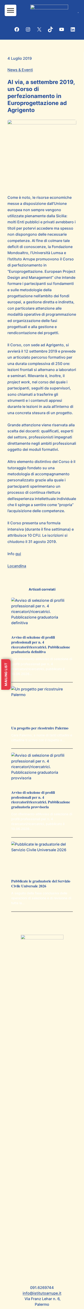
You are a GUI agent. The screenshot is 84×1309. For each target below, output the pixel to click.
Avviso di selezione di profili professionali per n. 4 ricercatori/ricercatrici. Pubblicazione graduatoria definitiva (40, 644)
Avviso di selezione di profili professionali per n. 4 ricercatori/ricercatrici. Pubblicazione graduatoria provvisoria (40, 799)
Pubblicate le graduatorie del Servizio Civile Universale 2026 (40, 884)
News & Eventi (20, 69)
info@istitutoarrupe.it (42, 1293)
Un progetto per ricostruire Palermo (39, 728)
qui (18, 553)
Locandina (16, 566)
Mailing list (6, 674)
